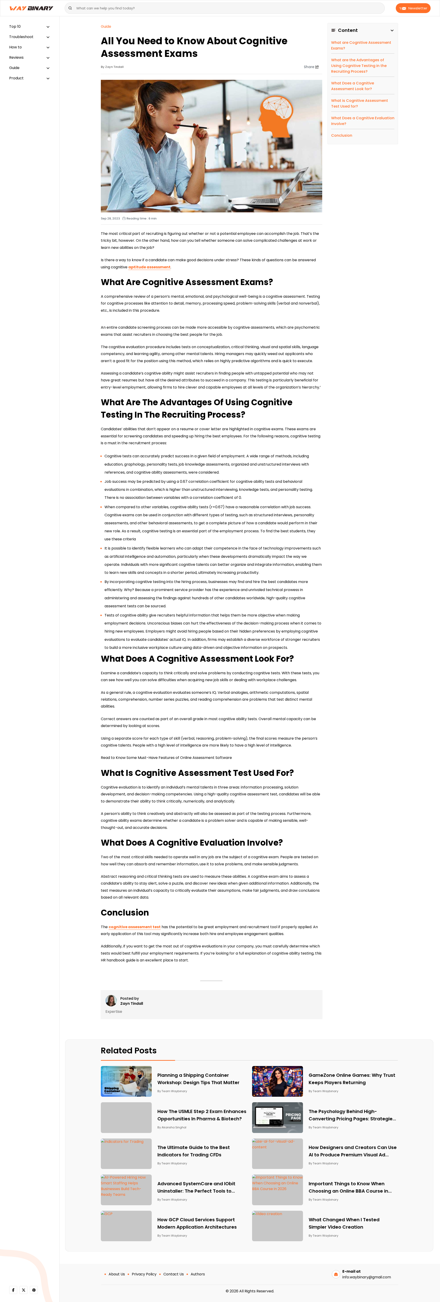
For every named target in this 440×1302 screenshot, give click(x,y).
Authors (198, 1274)
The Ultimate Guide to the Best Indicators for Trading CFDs (193, 1151)
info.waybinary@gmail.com (366, 1277)
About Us (117, 1274)
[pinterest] (34, 1290)
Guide (14, 67)
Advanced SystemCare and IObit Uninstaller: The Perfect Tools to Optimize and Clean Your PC (196, 1187)
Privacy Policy (144, 1274)
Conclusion (341, 135)
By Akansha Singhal (171, 1127)
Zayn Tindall (131, 1003)
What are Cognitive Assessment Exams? (361, 45)
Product (16, 78)
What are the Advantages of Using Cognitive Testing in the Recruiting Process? (359, 65)
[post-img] (126, 1081)
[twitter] (23, 1290)
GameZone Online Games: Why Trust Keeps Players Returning (352, 1079)
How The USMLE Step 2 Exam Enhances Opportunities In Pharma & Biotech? (201, 1115)
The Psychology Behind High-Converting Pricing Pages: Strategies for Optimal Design (352, 1115)
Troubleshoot (21, 36)
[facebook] (13, 1290)
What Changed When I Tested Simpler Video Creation (344, 1223)
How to (15, 47)
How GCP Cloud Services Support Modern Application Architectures (197, 1223)
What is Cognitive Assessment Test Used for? (359, 103)
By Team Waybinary (172, 1091)
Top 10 (15, 26)
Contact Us (173, 1274)
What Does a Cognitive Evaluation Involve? (362, 120)
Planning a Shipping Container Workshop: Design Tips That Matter (198, 1079)
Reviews (16, 57)
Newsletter (417, 8)
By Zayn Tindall (112, 67)
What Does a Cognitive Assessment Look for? (352, 86)
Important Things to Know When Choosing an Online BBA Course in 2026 (348, 1187)
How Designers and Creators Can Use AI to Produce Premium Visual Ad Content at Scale (353, 1151)
